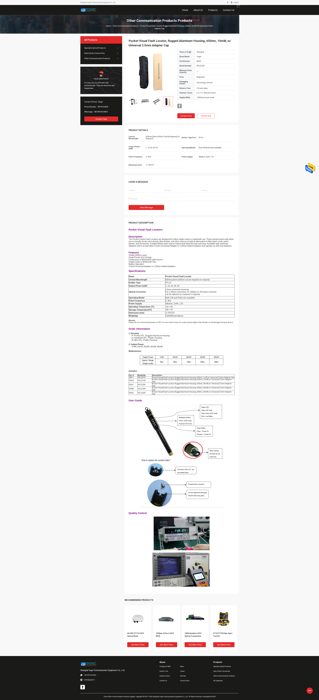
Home (108, 26)
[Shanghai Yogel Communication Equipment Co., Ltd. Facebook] (228, 2)
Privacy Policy (184, 681)
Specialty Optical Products (95, 48)
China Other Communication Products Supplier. (120, 697)
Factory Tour (164, 671)
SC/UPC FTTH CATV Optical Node (135, 634)
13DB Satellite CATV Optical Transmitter (193, 634)
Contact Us (163, 681)
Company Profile (165, 666)
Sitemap (183, 676)
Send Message (146, 207)
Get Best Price (186, 116)
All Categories (218, 681)
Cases (182, 671)
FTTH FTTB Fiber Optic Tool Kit (222, 634)
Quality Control (165, 676)
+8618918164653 (101, 112)
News (182, 666)
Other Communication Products (125, 26)
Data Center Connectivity (94, 53)
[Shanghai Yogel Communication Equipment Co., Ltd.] (88, 10)
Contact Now (101, 119)
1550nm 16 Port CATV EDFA (165, 634)
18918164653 (102, 107)
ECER (214, 697)
